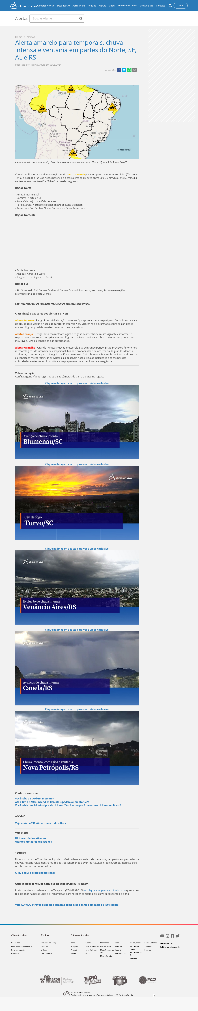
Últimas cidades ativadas (30, 838)
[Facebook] (172, 937)
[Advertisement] (77, 242)
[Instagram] (167, 937)
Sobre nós (15, 942)
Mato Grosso (105, 946)
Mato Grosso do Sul (107, 951)
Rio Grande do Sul (136, 953)
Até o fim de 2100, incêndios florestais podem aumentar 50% (52, 802)
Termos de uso (166, 943)
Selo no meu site (18, 950)
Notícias (92, 5)
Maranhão (104, 942)
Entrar (180, 5)
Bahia (73, 953)
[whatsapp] (129, 70)
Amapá (74, 950)
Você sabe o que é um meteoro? (34, 798)
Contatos (160, 5)
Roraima (133, 958)
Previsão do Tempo (127, 5)
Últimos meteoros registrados (33, 841)
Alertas (102, 5)
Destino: (63, 5)
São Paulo (148, 946)
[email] (134, 70)
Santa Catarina (150, 942)
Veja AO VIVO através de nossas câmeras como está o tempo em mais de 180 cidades (66, 904)
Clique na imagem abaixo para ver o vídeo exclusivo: (77, 383)
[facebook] (119, 70)
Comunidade (146, 5)
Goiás (88, 953)
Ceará (88, 942)
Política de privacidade (170, 947)
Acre (73, 942)
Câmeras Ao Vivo (45, 5)
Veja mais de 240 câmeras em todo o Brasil (41, 823)
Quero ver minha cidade (21, 946)
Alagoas (74, 946)
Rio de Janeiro (136, 942)
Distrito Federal (92, 946)
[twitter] (124, 70)
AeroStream (79, 5)
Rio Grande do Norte (136, 947)
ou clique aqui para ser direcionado (105, 890)
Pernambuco (120, 953)
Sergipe (147, 950)
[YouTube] (162, 937)
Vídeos (112, 5)
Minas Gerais (106, 956)
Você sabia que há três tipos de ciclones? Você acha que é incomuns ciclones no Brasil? (68, 805)
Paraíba (118, 946)
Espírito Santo (91, 950)
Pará (117, 942)
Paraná (118, 950)
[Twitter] (178, 937)
